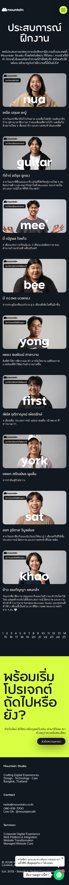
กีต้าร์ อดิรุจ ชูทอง (16, 175)
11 (48, 633)
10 (43, 633)
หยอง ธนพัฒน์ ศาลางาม (21, 354)
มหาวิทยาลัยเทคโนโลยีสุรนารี (16, 266)
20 (34, 637)
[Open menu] (63, 10)
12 (53, 633)
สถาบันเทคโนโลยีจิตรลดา (15, 322)
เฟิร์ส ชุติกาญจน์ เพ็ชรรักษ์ (22, 414)
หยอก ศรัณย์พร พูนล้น (19, 473)
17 (16, 637)
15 (5, 637)
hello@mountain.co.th (18, 804)
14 (64, 633)
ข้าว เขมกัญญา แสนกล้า (21, 589)
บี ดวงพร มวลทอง (16, 297)
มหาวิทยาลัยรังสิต (12, 80)
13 (59, 633)
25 (64, 637)
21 (39, 637)
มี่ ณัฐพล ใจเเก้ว (15, 238)
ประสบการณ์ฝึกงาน (34, 31)
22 (45, 637)
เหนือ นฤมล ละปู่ (15, 112)
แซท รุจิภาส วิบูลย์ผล (18, 529)
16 (11, 637)
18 (22, 637)
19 (27, 637)
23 (51, 637)
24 (58, 637)
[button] (59, 875)
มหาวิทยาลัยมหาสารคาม (14, 206)
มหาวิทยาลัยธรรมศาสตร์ (14, 143)
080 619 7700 (14, 808)
